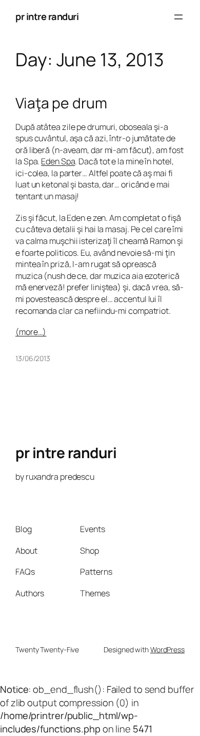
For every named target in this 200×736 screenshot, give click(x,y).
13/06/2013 (32, 358)
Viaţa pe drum (61, 103)
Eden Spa (58, 161)
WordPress (167, 649)
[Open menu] (178, 17)
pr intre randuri (46, 16)
